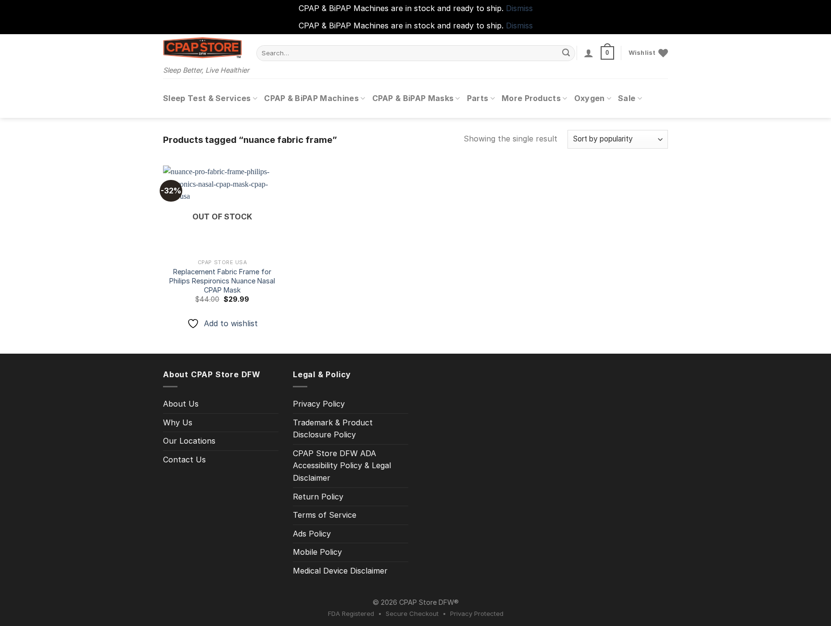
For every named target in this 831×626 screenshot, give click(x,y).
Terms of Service (324, 515)
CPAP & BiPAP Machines (311, 98)
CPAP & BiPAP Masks (413, 98)
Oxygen (589, 98)
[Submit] (566, 53)
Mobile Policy (317, 552)
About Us (181, 404)
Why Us (177, 422)
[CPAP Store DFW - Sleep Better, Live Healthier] (202, 47)
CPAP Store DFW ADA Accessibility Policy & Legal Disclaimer (342, 465)
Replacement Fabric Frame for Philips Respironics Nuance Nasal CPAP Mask (222, 281)
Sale (626, 98)
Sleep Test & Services (207, 98)
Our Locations (189, 441)
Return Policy (318, 496)
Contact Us (184, 459)
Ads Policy (312, 533)
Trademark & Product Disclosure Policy (333, 429)
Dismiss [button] (519, 8)
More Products (531, 98)
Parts (478, 98)
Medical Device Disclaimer (340, 570)
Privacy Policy (319, 404)
